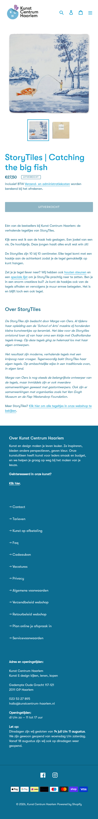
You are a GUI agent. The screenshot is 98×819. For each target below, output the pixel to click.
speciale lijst (19, 277)
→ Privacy (16, 578)
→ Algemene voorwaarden (28, 590)
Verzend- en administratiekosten (47, 184)
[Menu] (90, 12)
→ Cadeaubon (20, 555)
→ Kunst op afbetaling (25, 531)
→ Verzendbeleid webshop (29, 602)
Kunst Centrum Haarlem (41, 804)
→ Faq (13, 543)
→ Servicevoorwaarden (26, 638)
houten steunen (75, 272)
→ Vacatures (18, 567)
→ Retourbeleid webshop (27, 614)
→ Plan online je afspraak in (30, 626)
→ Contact (17, 507)
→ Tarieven (17, 519)
